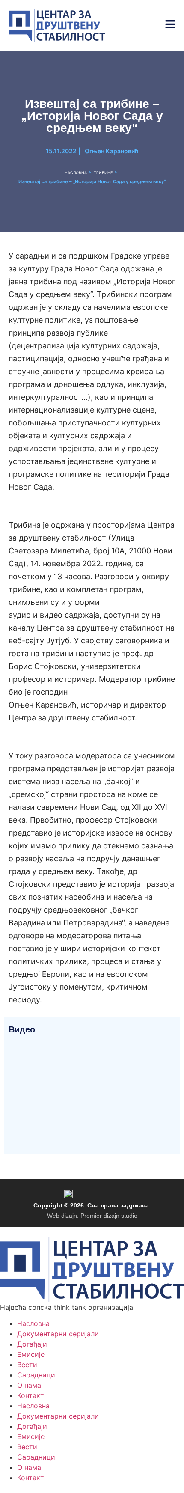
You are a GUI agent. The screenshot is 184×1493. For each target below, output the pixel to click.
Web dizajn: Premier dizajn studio (92, 1215)
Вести (27, 1364)
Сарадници (36, 1375)
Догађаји (32, 1344)
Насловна (76, 172)
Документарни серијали (58, 1333)
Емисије (31, 1354)
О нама (29, 1385)
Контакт (30, 1395)
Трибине (103, 172)
